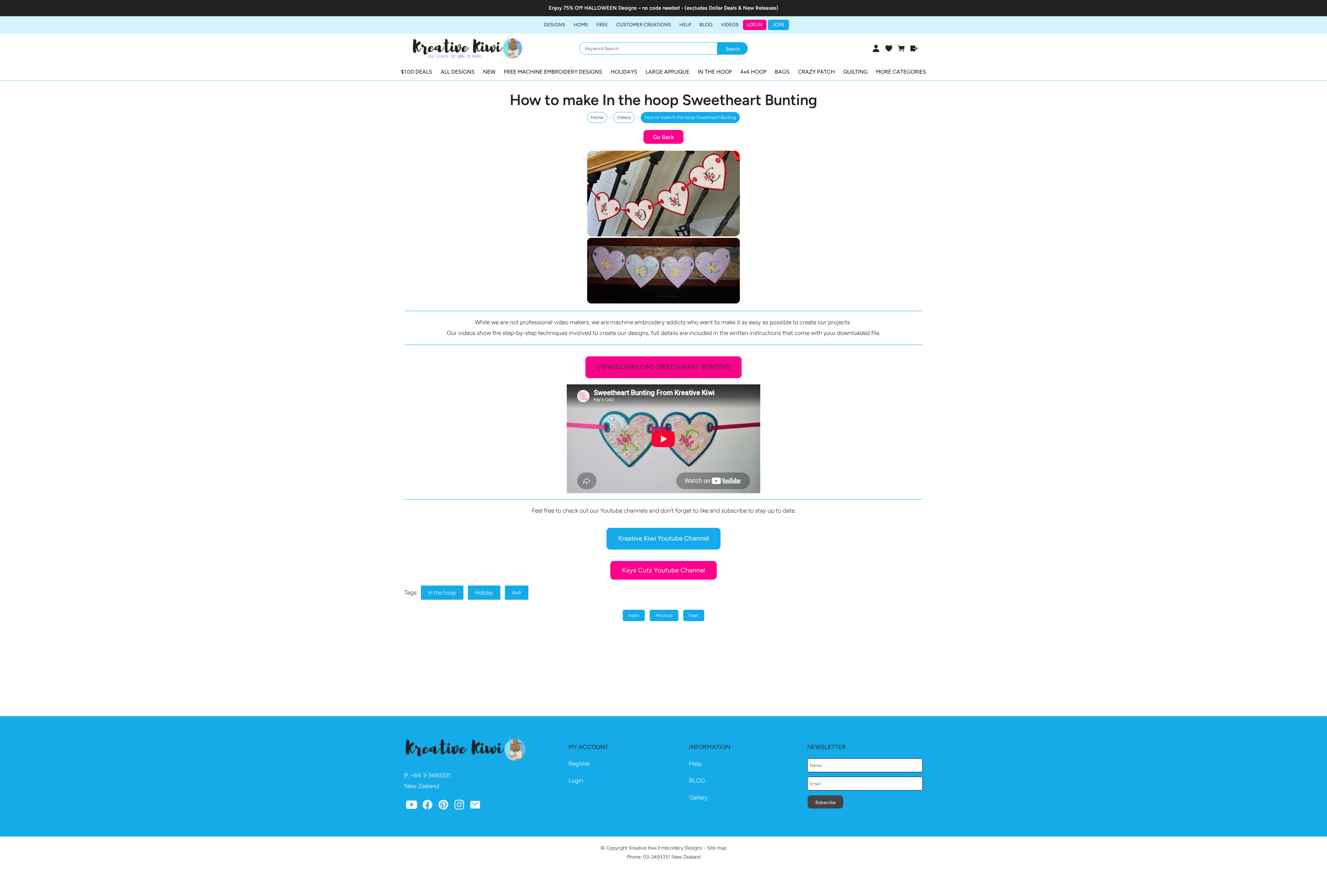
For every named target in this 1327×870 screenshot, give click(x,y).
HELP (685, 25)
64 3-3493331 (432, 775)
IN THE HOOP (715, 71)
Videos (730, 25)
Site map (716, 848)
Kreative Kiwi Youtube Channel (663, 538)
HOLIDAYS (624, 71)
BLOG (706, 25)
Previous (664, 615)
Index (634, 615)
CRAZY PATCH (816, 71)
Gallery (698, 797)
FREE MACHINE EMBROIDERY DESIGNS (553, 71)
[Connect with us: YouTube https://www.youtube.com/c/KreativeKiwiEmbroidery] (411, 806)
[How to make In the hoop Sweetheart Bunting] (663, 302)
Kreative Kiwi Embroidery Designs (665, 848)
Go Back (663, 137)
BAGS (782, 71)
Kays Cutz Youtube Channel (663, 570)
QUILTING (855, 71)
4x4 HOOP (753, 71)
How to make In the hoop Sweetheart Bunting (690, 117)
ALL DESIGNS (458, 71)
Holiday (484, 592)
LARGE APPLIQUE (667, 71)
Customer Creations (643, 25)
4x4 (516, 592)
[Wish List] (888, 48)
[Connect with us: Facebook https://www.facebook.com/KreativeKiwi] (427, 806)
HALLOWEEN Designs (610, 8)
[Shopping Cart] (901, 48)
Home (581, 25)
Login (754, 25)
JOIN (778, 25)
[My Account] (875, 48)
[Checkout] (914, 48)
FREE (602, 25)
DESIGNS (554, 25)
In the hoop (442, 592)
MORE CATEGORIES (901, 71)
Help (695, 763)
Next (693, 615)
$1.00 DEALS (416, 71)
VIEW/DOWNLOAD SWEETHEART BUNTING (663, 367)
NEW (489, 71)
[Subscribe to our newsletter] (475, 806)
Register (579, 763)
